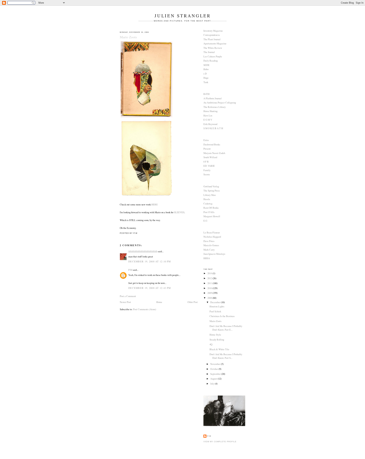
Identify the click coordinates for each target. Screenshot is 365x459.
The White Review (212, 48)
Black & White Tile (219, 349)
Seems (206, 174)
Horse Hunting (210, 111)
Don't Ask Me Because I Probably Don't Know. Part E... (225, 327)
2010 (210, 288)
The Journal (209, 52)
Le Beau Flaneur (211, 232)
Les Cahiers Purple (212, 56)
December (215, 302)
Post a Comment (128, 296)
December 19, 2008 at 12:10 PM (149, 261)
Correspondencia (211, 35)
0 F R (206, 161)
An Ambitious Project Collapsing (219, 102)
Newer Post (125, 302)
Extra (206, 140)
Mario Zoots (128, 37)
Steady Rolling (216, 339)
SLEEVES (179, 212)
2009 (210, 293)
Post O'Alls (208, 212)
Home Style (215, 334)
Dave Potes (208, 241)
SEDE (206, 65)
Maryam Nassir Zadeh (214, 153)
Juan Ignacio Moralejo (214, 254)
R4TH (206, 94)
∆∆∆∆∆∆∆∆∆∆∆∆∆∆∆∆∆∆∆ (142, 251)
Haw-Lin (207, 115)
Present (207, 148)
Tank (205, 82)
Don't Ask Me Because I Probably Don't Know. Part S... (225, 356)
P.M (130, 270)
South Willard (210, 157)
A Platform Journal (212, 98)
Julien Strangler (183, 16)
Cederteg (207, 203)
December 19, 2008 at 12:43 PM (149, 288)
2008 (210, 298)
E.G (205, 220)
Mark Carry (209, 249)
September (215, 374)
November (215, 364)
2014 (210, 273)
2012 (210, 278)
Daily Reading (210, 60)
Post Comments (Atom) (144, 309)
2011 (210, 283)
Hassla (206, 199)
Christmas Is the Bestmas (222, 316)
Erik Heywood (210, 124)
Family (206, 170)
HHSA (206, 258)
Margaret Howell (211, 216)
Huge (206, 77)
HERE (154, 204)
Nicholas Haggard (212, 236)
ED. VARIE (209, 165)
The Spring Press (211, 190)
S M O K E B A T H (213, 128)
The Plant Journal (212, 39)
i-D (205, 73)
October (214, 369)
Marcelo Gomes (211, 245)
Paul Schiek (215, 311)
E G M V (207, 119)
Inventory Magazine (213, 30)
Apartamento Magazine (214, 43)
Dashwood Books (211, 144)
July (212, 383)
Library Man (209, 195)
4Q (210, 344)
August (214, 378)
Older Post (192, 302)
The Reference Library (214, 107)
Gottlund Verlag (211, 186)
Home (159, 302)
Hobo (206, 69)
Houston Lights (216, 306)
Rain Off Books (211, 207)
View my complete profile (219, 442)
